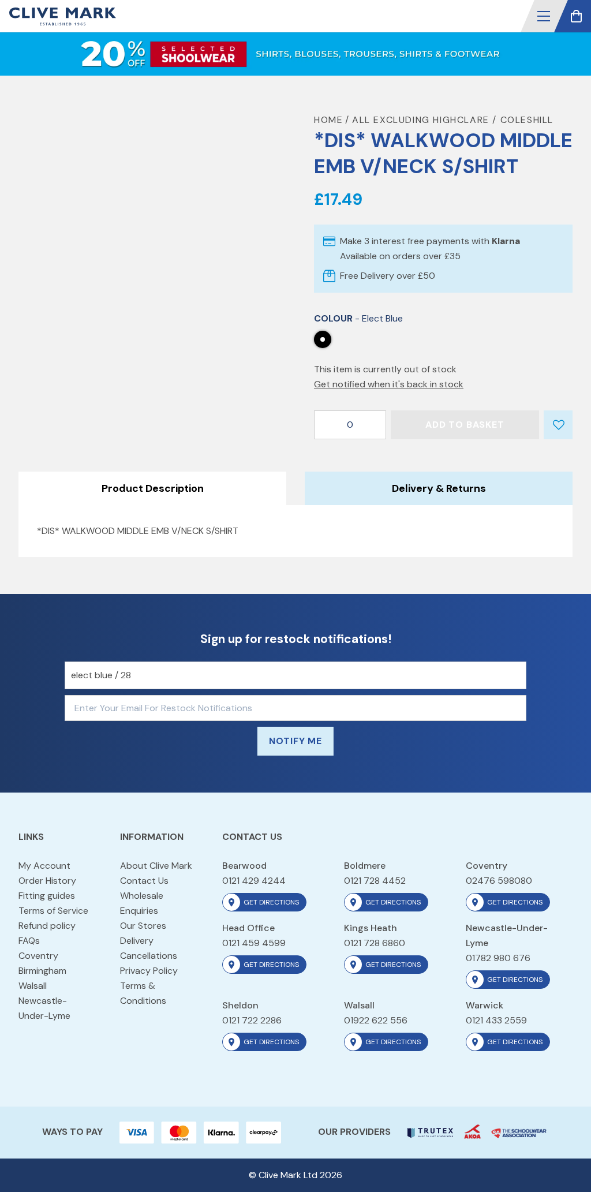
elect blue (322, 339)
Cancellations (148, 956)
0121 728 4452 (375, 881)
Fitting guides (46, 896)
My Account (44, 866)
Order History (47, 881)
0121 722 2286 (252, 1020)
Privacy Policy (149, 971)
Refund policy (47, 926)
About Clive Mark (156, 866)
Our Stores (143, 926)
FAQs (29, 941)
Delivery (137, 941)
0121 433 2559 (496, 1020)
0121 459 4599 (254, 943)
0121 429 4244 (254, 881)
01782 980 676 (498, 958)
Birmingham (42, 971)
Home (328, 120)
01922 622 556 (375, 1020)
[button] (543, 16)
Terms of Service (53, 911)
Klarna (506, 241)
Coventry (38, 956)
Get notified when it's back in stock (388, 384)
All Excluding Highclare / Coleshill (452, 120)
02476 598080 (499, 881)
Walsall (32, 986)
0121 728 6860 (374, 943)
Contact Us (144, 881)
